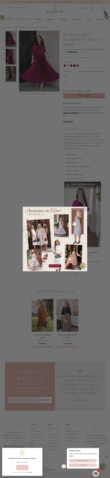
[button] (96, 473)
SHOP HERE (55, 266)
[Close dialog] (84, 209)
